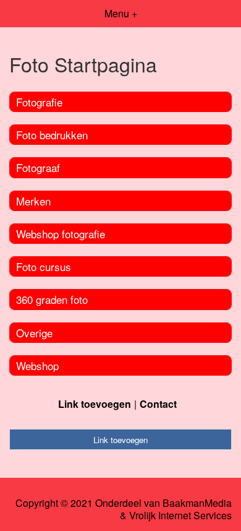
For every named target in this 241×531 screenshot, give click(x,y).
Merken (33, 201)
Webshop (37, 365)
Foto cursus (43, 266)
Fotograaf (38, 167)
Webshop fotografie (60, 233)
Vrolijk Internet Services (180, 515)
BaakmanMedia (197, 503)
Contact (158, 404)
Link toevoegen (94, 404)
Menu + (120, 13)
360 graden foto (52, 299)
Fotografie (39, 102)
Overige (34, 332)
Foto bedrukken (52, 134)
